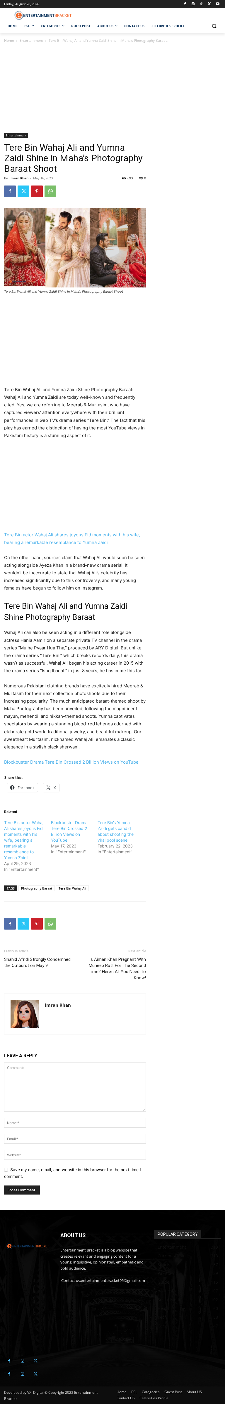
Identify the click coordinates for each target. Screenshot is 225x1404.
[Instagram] (193, 4)
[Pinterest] (37, 191)
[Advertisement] (75, 90)
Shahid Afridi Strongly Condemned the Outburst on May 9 (37, 962)
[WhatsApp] (50, 191)
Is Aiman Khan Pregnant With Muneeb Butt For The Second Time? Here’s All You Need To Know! (117, 968)
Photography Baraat (36, 888)
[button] (214, 26)
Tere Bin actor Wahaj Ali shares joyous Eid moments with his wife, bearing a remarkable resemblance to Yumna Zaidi (23, 840)
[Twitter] (209, 4)
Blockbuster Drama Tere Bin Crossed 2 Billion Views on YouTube (71, 762)
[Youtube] (217, 4)
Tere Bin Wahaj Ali (72, 888)
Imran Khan (18, 178)
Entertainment (31, 40)
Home (9, 40)
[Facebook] (185, 4)
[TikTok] (201, 4)
